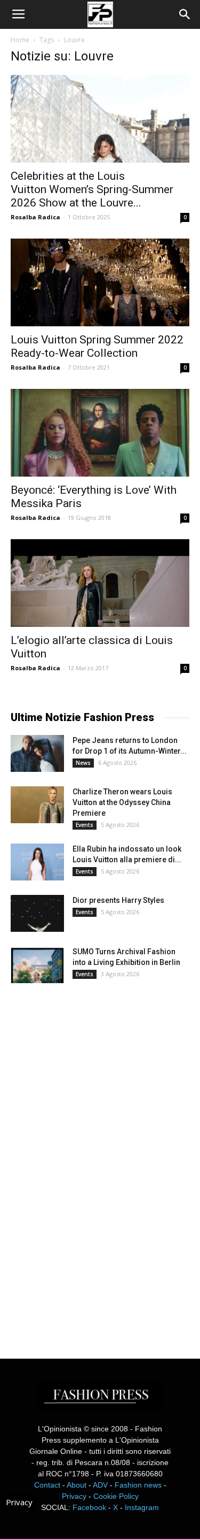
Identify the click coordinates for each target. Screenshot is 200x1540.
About (76, 1485)
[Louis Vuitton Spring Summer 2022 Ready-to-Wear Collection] (100, 282)
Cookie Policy (116, 1496)
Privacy (74, 1496)
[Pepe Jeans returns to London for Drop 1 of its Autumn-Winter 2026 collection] (37, 753)
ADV (100, 1485)
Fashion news (138, 1485)
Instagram (142, 1507)
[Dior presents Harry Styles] (37, 913)
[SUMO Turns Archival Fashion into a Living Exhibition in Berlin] (37, 964)
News (83, 763)
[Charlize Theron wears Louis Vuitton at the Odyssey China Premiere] (37, 804)
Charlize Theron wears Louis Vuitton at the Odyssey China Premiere (122, 802)
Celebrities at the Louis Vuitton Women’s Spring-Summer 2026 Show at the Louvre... (92, 189)
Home (20, 39)
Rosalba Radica (35, 217)
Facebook (89, 1507)
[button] (185, 14)
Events (84, 825)
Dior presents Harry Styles (118, 900)
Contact (47, 1485)
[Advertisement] (91, 1161)
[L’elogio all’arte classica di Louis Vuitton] (100, 583)
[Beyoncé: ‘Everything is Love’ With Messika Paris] (100, 433)
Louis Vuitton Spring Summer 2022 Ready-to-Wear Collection (97, 346)
